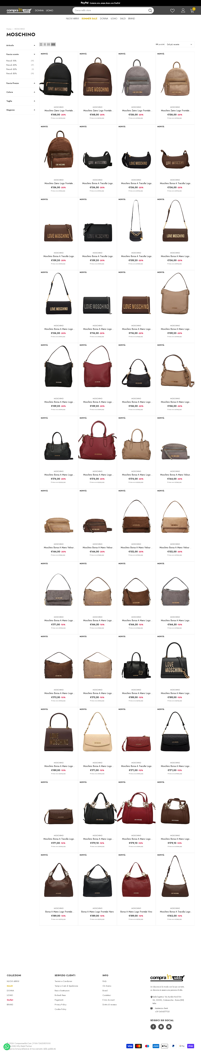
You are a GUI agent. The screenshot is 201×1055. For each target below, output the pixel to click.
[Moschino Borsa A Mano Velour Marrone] (97, 514)
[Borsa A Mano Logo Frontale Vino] (136, 878)
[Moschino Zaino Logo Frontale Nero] (59, 77)
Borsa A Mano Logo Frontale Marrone (58, 911)
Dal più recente (173, 44)
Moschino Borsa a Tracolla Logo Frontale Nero (97, 256)
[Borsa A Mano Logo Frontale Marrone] (59, 878)
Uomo (49, 10)
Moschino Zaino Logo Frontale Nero (59, 110)
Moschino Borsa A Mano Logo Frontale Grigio (58, 620)
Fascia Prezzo (12, 83)
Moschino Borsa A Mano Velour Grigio (175, 474)
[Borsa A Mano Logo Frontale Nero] (97, 878)
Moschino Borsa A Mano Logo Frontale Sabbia (175, 329)
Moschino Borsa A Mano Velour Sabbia (59, 547)
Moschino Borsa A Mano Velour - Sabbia (175, 547)
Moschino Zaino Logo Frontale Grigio (136, 110)
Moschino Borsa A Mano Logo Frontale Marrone (175, 256)
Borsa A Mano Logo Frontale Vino (136, 911)
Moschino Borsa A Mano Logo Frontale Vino (97, 402)
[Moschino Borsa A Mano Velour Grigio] (175, 441)
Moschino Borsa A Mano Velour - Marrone (136, 547)
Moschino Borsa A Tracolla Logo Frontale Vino (136, 766)
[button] (41, 44)
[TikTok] (169, 1027)
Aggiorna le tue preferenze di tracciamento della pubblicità (31, 1048)
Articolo (10, 45)
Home (8, 29)
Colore (9, 92)
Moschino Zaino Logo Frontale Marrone (97, 110)
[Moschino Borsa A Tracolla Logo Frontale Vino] (136, 733)
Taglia (9, 101)
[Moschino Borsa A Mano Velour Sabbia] (59, 514)
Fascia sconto (12, 54)
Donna (39, 10)
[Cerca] (113, 10)
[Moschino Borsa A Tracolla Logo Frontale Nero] (97, 150)
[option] (100, 3)
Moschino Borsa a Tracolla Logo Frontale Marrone (58, 256)
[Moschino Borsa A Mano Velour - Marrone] (136, 514)
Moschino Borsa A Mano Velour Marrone (97, 547)
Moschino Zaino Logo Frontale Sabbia (175, 110)
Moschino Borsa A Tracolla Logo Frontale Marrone (175, 183)
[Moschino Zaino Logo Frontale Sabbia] (175, 77)
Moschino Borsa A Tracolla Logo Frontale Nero (97, 183)
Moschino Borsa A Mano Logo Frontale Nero (58, 329)
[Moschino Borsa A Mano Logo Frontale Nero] (59, 296)
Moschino (59, 107)
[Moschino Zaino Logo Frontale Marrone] (97, 77)
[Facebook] (153, 1027)
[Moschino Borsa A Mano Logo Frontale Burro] (97, 733)
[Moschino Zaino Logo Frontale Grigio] (136, 77)
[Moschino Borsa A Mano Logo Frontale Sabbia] (175, 296)
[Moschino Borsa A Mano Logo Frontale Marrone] (175, 223)
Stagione (10, 110)
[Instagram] (161, 1027)
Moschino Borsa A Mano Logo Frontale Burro (97, 766)
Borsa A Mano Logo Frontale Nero (97, 911)
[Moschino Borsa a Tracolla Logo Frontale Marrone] (59, 223)
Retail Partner (26, 1046)
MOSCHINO (19, 29)
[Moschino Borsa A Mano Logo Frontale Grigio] (59, 587)
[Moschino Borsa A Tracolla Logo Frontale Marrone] (175, 150)
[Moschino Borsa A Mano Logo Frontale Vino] (97, 368)
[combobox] (109, 10)
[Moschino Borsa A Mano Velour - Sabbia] (175, 514)
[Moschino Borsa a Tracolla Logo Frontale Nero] (97, 223)
